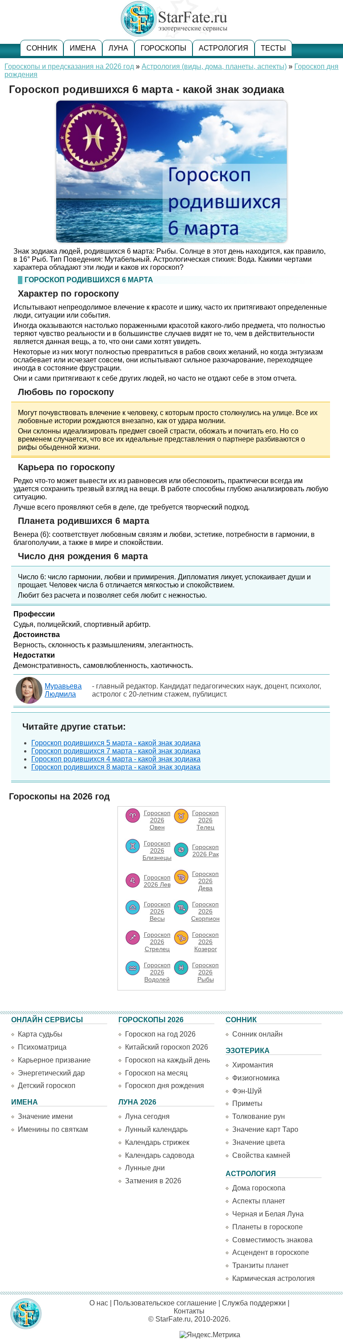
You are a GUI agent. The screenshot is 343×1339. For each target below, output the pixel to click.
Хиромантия (252, 1065)
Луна (118, 48)
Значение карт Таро (265, 1129)
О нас (98, 1303)
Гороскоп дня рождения (164, 1085)
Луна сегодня (147, 1116)
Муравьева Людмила (63, 690)
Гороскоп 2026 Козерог (205, 941)
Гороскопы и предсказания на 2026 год (69, 66)
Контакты (189, 1311)
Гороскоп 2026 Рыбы (205, 972)
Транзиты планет (260, 1265)
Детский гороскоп (46, 1085)
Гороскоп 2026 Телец (205, 820)
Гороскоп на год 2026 (160, 1034)
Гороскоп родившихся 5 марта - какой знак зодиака (116, 743)
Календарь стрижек (157, 1142)
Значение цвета (258, 1142)
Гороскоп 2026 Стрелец (157, 941)
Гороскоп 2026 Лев (157, 881)
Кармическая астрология (273, 1278)
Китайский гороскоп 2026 (166, 1047)
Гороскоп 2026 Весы (157, 911)
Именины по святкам (53, 1129)
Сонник (41, 48)
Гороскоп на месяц (156, 1073)
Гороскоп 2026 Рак (205, 850)
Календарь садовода (159, 1155)
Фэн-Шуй (247, 1091)
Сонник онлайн (257, 1034)
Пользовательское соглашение (165, 1303)
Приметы (247, 1103)
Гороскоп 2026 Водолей (157, 972)
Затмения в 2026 (153, 1181)
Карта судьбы (40, 1034)
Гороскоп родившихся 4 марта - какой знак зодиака (116, 759)
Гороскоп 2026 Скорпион (205, 911)
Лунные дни (145, 1168)
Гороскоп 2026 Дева (205, 881)
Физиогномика (256, 1078)
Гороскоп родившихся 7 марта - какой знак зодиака (116, 751)
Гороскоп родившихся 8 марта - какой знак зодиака (116, 767)
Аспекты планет (258, 1201)
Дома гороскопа (258, 1188)
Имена (83, 48)
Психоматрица (42, 1047)
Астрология (223, 48)
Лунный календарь (156, 1129)
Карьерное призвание (54, 1060)
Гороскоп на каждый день (167, 1060)
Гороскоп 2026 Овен (157, 820)
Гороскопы (163, 48)
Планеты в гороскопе (267, 1227)
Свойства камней (261, 1155)
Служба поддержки (254, 1303)
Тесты (273, 48)
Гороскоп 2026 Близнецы (157, 850)
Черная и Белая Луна (268, 1214)
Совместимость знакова (272, 1240)
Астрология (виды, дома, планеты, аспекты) (214, 66)
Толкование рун (258, 1116)
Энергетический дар (51, 1073)
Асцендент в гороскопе (270, 1252)
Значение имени (45, 1116)
